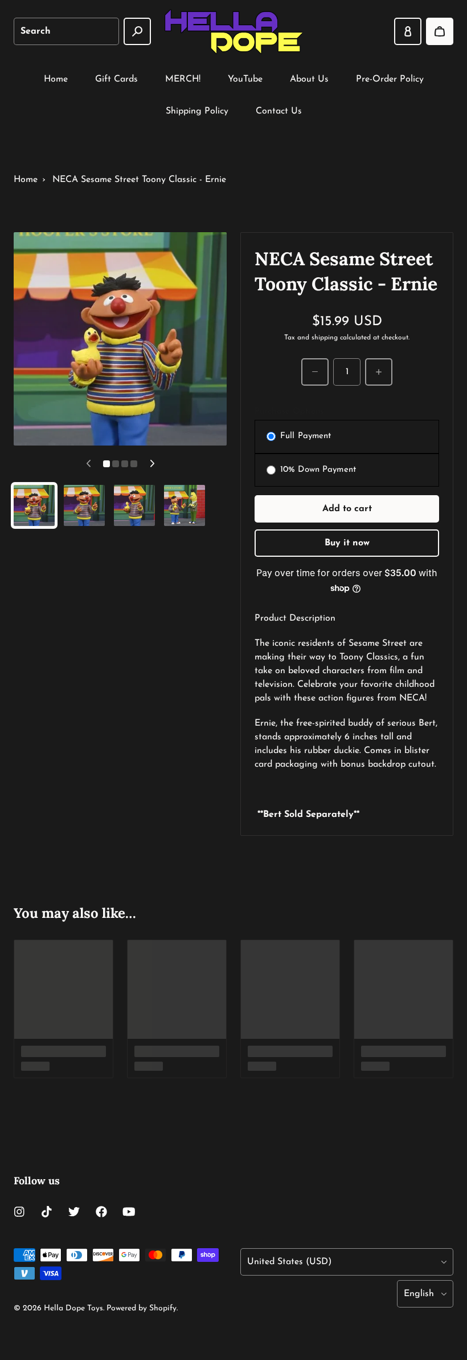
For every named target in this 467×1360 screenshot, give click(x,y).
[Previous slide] (88, 463)
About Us (309, 79)
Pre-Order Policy (390, 79)
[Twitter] (74, 1211)
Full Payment (305, 436)
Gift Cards (116, 79)
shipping (325, 337)
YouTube (245, 79)
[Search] (137, 31)
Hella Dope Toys (73, 1308)
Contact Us (279, 111)
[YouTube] (128, 1211)
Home (56, 79)
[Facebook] (101, 1211)
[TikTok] (46, 1211)
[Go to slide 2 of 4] (84, 505)
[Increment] (378, 372)
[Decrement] (315, 372)
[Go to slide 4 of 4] (184, 505)
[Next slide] (152, 463)
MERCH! (182, 79)
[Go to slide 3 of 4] (134, 505)
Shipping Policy (197, 111)
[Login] (407, 31)
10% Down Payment (318, 470)
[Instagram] (19, 1211)
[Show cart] (439, 31)
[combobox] (66, 31)
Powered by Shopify (141, 1308)
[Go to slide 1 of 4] (34, 505)
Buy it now (347, 543)
